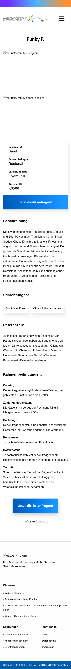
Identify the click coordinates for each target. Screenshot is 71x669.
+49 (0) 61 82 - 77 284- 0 (5, 3)
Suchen (63, 3)
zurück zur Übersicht (35, 521)
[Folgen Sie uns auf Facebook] (6, 574)
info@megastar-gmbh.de (15, 3)
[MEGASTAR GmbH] (26, 18)
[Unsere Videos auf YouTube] (15, 574)
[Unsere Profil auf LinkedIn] (41, 574)
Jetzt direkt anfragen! (35, 202)
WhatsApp (25, 3)
